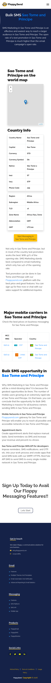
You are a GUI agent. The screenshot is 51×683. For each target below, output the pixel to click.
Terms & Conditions (28, 669)
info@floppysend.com (20, 550)
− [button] (11, 90)
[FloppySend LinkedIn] (24, 654)
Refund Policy (14, 669)
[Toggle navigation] (47, 4)
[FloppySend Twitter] (15, 654)
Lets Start (25, 510)
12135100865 (17, 554)
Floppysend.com (14, 280)
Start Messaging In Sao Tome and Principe (25, 237)
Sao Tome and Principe (41, 347)
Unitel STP (21, 356)
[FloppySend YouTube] (20, 654)
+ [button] (10, 87)
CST (21, 345)
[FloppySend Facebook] (10, 654)
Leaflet (41, 124)
